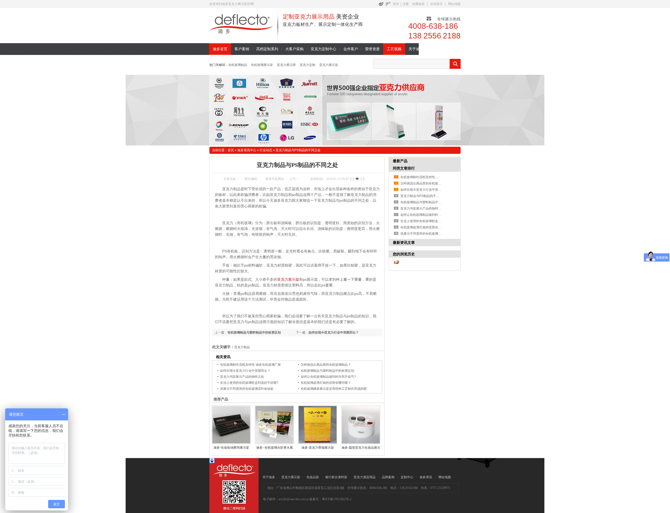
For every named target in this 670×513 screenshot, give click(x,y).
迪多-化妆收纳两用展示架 (231, 447)
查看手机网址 (274, 179)
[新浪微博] (381, 4)
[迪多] (246, 37)
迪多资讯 (426, 477)
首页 (231, 150)
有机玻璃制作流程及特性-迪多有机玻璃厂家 (250, 365)
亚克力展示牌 (286, 65)
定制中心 (407, 477)
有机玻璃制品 (237, 65)
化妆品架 (312, 477)
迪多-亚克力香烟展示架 (318, 447)
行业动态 (266, 150)
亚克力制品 (242, 347)
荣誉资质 (372, 49)
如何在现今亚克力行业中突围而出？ (334, 332)
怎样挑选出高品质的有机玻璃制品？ (326, 365)
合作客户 (350, 49)
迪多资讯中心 (246, 150)
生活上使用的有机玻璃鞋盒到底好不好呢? (249, 383)
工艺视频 (394, 49)
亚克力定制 (307, 65)
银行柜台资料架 (336, 477)
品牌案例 (388, 477)
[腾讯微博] (388, 4)
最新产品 (400, 161)
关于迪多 (416, 49)
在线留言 (436, 4)
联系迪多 (437, 49)
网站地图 (454, 4)
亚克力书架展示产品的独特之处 (242, 377)
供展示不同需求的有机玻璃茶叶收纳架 (246, 389)
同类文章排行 (404, 168)
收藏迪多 (418, 4)
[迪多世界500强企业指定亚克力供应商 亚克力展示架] (335, 110)
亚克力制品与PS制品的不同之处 (298, 150)
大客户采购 (294, 49)
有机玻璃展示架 (262, 65)
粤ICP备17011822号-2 (336, 499)
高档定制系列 (267, 49)
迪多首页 (220, 49)
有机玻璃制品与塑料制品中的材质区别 (254, 332)
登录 (396, 4)
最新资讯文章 (404, 242)
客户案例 (241, 49)
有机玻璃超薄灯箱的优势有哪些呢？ (326, 383)
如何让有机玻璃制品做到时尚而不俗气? (328, 377)
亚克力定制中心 (323, 49)
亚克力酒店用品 (365, 477)
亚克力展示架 (328, 65)
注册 (406, 4)
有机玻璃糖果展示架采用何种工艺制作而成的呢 (334, 389)
